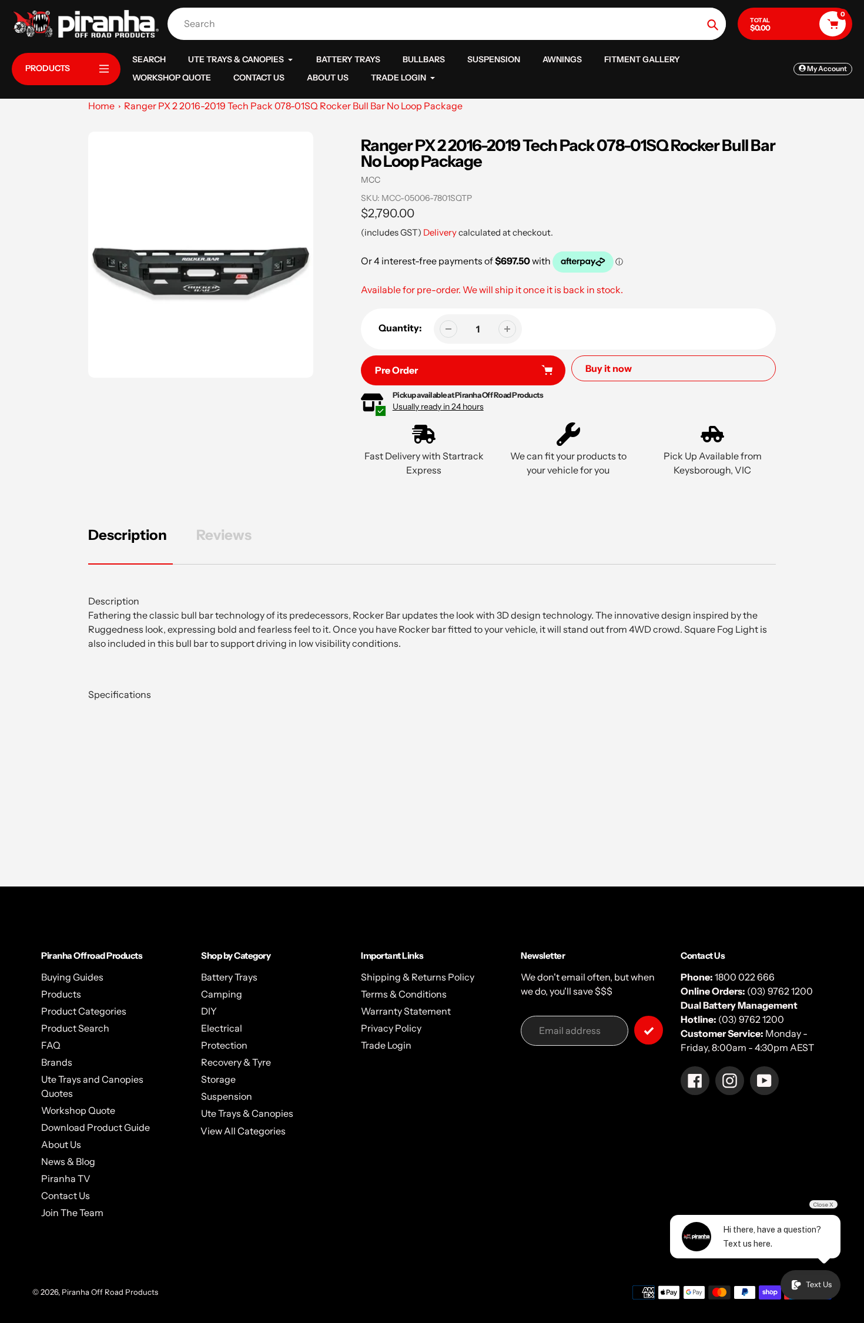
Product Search (75, 1028)
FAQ (51, 1045)
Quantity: (400, 328)
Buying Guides (72, 977)
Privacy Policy (391, 1028)
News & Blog (68, 1161)
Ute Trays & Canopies (247, 1113)
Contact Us (65, 1195)
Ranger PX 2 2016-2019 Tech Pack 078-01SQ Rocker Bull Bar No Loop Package (293, 106)
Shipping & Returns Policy (417, 977)
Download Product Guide (95, 1127)
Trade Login (386, 1045)
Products (61, 994)
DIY (209, 1011)
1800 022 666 (745, 977)
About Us (61, 1144)
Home (101, 106)
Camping (221, 994)
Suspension (226, 1096)
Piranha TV (66, 1178)
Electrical (221, 1028)
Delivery (440, 232)
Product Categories (83, 1011)
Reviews (224, 534)
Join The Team (72, 1212)
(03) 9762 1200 (780, 991)
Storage (218, 1079)
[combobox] (449, 24)
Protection (224, 1045)
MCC (370, 179)
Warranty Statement (406, 1011)
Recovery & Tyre (236, 1062)
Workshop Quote (78, 1110)
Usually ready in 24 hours (438, 406)
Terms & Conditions (404, 994)
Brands (56, 1062)
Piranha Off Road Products (110, 1292)
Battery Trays (229, 977)
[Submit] (648, 1030)
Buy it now (608, 368)
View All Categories (243, 1131)
